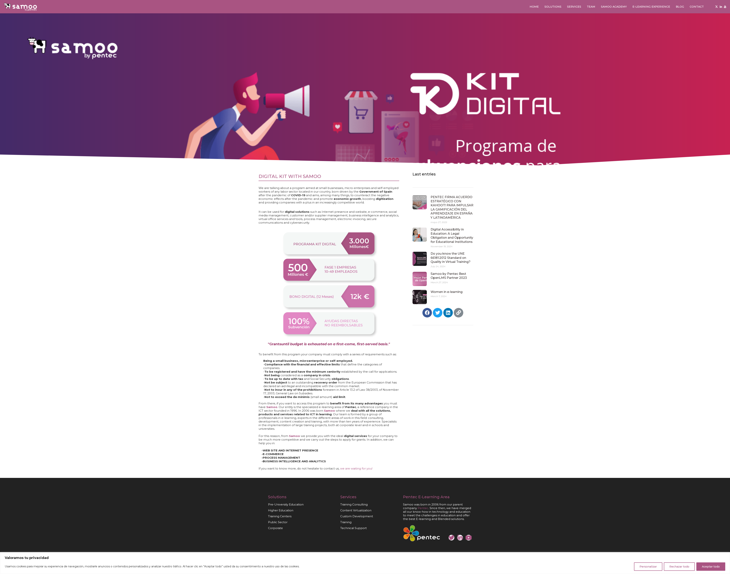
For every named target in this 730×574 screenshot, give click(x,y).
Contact (697, 6)
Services (574, 6)
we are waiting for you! (356, 468)
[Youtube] (725, 6)
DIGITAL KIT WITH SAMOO (290, 176)
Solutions (552, 6)
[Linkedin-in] (460, 538)
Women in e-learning (447, 292)
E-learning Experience (651, 6)
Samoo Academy (614, 6)
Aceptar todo (711, 566)
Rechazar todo (679, 566)
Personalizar (648, 566)
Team (591, 6)
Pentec (410, 497)
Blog (680, 6)
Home (534, 6)
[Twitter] (716, 6)
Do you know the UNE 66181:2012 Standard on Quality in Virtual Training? (451, 258)
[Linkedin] (721, 6)
